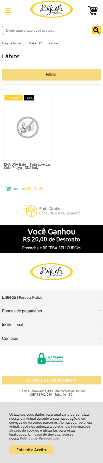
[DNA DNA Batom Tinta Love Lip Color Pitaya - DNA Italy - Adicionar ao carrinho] (8, 189)
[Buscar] (96, 30)
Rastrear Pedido (30, 297)
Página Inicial (12, 43)
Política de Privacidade (39, 438)
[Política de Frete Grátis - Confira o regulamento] (51, 211)
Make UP (35, 43)
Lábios (53, 43)
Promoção (13, 98)
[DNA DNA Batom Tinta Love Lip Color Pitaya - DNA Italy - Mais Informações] (27, 127)
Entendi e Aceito (31, 450)
